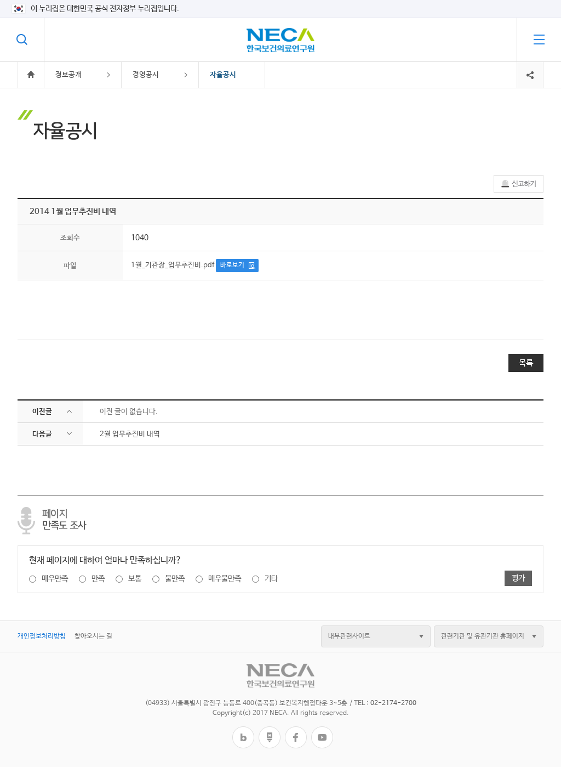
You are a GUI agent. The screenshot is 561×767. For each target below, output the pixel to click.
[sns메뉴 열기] (530, 66)
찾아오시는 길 (93, 636)
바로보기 (232, 265)
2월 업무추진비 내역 (130, 434)
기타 (271, 578)
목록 (526, 363)
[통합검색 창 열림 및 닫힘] (22, 39)
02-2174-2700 (393, 703)
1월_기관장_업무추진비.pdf (172, 265)
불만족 (175, 578)
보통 (134, 578)
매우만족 (55, 578)
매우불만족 (224, 578)
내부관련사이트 (349, 636)
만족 (98, 578)
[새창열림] (243, 730)
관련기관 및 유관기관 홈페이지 (482, 636)
